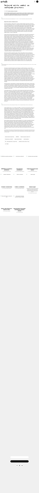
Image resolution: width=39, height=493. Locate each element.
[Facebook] (17, 465)
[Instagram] (19, 465)
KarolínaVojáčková (11, 11)
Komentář (15, 11)
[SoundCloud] (22, 465)
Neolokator (14, 47)
